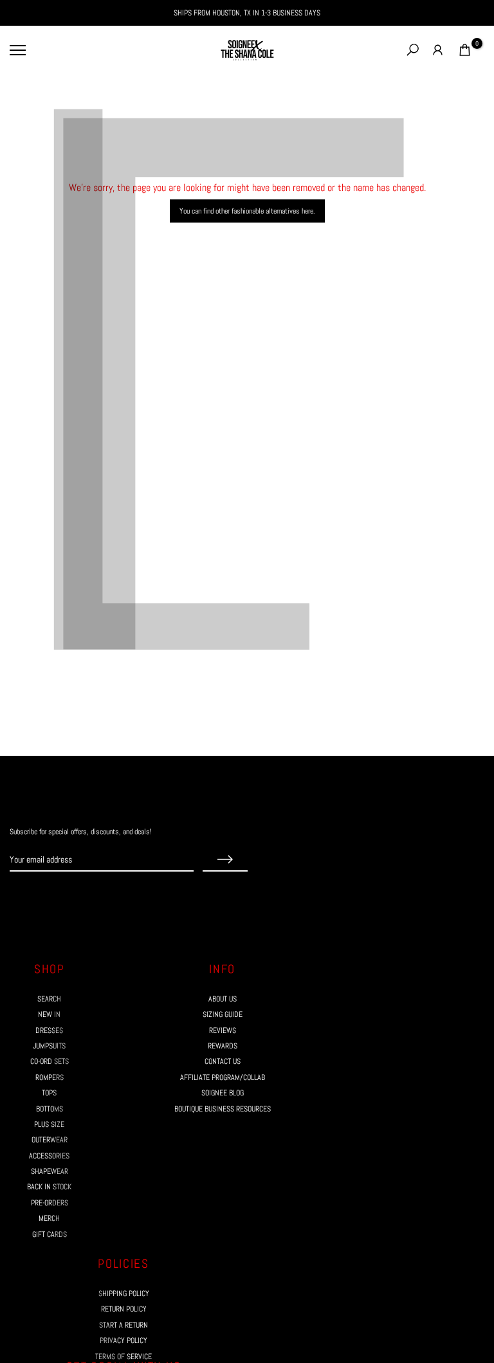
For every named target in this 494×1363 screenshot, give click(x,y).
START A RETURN (123, 1325)
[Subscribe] (225, 860)
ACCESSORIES (49, 1156)
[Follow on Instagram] (38, 896)
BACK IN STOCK (49, 1187)
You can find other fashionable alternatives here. (247, 211)
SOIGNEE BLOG (222, 1093)
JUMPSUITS (49, 1046)
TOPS (49, 1093)
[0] (464, 49)
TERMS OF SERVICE (123, 1356)
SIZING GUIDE (222, 1014)
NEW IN (49, 1014)
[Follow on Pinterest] (61, 896)
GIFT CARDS (49, 1234)
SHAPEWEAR (49, 1171)
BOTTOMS (49, 1109)
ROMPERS (49, 1077)
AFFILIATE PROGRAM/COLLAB (222, 1077)
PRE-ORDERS (49, 1203)
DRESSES (49, 1030)
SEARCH (49, 999)
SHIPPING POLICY (123, 1293)
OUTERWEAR (50, 1140)
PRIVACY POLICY (123, 1340)
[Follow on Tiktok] (84, 896)
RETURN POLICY (124, 1309)
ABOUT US (222, 999)
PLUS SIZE (49, 1124)
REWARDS (222, 1046)
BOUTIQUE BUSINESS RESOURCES (222, 1109)
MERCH (49, 1218)
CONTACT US (223, 1061)
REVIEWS (222, 1030)
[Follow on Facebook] (15, 896)
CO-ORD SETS (49, 1061)
